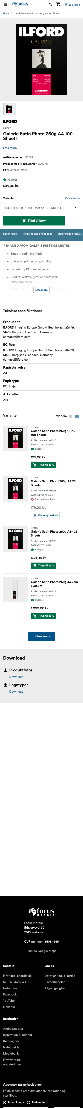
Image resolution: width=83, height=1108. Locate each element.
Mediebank (11, 1054)
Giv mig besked (48, 515)
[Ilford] (10, 121)
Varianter (9, 198)
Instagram (10, 988)
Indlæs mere (41, 636)
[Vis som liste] (77, 416)
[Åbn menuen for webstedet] (7, 4)
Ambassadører (13, 1029)
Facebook (10, 994)
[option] (9, 109)
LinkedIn (9, 1007)
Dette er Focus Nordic (60, 976)
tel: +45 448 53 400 (16, 982)
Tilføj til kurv (37, 220)
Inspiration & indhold (17, 1035)
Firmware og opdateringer (12, 1062)
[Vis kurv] (58, 4)
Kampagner (11, 1041)
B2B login (74, 4)
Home (6, 13)
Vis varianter (72, 198)
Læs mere (10, 148)
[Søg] (50, 4)
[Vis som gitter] (71, 416)
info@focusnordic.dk (17, 976)
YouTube (9, 1001)
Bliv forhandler (55, 982)
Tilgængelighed (55, 988)
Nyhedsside (11, 1047)
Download (16, 677)
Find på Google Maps (42, 951)
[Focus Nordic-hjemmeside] (20, 4)
